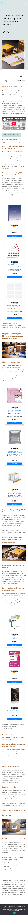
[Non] (26, 909)
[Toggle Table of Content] (17, 135)
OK (14, 912)
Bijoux (7, 81)
